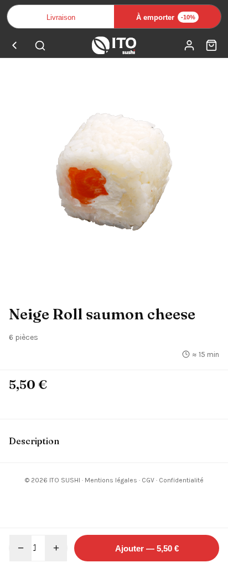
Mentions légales (111, 480)
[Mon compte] (189, 45)
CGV (148, 480)
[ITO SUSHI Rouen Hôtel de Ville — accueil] (114, 45)
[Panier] (211, 45)
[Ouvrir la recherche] (40, 45)
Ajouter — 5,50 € (147, 548)
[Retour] (14, 45)
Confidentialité (181, 480)
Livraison (60, 17)
